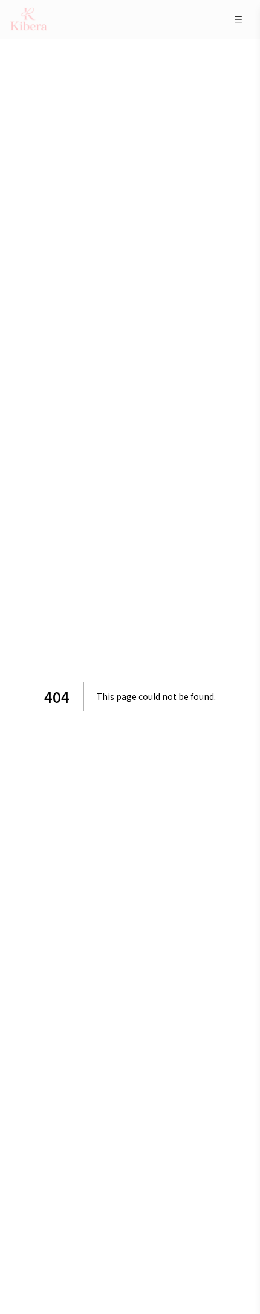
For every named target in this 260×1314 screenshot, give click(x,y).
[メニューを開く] (238, 19)
